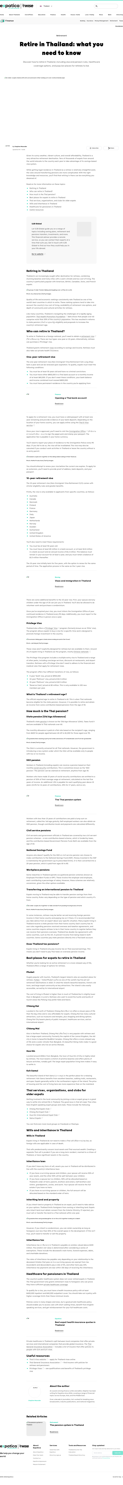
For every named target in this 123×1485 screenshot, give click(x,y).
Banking (82, 21)
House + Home (75, 15)
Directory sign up (55, 1455)
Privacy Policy (106, 1458)
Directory (119, 15)
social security (40, 768)
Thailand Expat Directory (77, 1455)
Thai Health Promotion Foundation (50, 317)
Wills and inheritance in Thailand (43, 204)
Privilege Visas (36, 1368)
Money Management (101, 21)
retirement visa (87, 336)
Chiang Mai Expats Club (39, 1109)
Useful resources (37, 210)
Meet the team (38, 1455)
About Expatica (38, 1452)
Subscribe (118, 1453)
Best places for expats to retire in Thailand (47, 197)
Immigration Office (77, 431)
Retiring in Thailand (38, 188)
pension (43, 721)
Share (112, 148)
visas (52, 348)
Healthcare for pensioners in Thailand (45, 207)
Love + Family (89, 15)
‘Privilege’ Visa (51, 628)
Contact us (37, 1458)
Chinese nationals (81, 652)
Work (109, 15)
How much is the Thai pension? (43, 194)
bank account (69, 374)
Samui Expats (35, 1118)
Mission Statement (39, 1464)
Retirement (114, 21)
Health (63, 15)
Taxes (121, 21)
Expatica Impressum (39, 1461)
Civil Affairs (29, 15)
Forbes (37, 980)
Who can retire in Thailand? (41, 191)
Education (41, 15)
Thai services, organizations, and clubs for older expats (53, 200)
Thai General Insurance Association (45, 1362)
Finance (53, 15)
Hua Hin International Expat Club (44, 1115)
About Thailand (14, 15)
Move (101, 15)
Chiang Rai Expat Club (39, 1112)
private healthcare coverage (56, 1284)
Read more (59, 404)
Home (2, 15)
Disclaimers (119, 26)
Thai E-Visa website (38, 1359)
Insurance (90, 21)
